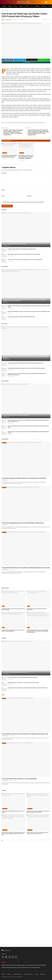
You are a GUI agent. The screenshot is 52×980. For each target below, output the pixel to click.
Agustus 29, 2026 (6, 359)
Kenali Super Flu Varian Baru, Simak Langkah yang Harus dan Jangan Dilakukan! (25, 259)
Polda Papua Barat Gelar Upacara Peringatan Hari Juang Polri (16, 415)
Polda (15, 6)
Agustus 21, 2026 (6, 416)
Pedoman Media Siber (17, 974)
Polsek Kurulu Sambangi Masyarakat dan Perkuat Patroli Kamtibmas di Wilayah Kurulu (23, 523)
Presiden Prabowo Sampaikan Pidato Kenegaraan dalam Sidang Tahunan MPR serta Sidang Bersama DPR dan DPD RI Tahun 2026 (13, 833)
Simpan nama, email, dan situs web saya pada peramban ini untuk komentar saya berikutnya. (23, 202)
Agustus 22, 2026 (11, 376)
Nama (3, 190)
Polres (21, 6)
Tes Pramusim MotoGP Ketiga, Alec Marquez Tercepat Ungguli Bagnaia (19, 778)
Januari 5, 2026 (11, 261)
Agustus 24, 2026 (11, 364)
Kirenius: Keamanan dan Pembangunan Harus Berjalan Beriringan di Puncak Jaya (25, 363)
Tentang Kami (42, 974)
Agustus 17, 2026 (11, 434)
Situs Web (29, 196)
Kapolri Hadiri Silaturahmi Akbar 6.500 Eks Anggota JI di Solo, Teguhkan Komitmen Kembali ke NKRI (24, 965)
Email (3, 196)
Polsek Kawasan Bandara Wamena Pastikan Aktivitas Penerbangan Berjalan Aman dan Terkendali (25, 567)
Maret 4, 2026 (4, 158)
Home (3, 10)
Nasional (44, 6)
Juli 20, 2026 (10, 684)
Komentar (4, 173)
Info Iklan (3, 974)
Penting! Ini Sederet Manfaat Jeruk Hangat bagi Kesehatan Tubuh (22, 249)
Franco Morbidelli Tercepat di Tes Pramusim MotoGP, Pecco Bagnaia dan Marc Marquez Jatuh (25, 734)
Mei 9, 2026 (10, 313)
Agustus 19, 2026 (11, 428)
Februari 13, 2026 (6, 245)
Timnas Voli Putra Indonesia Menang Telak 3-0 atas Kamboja (15, 672)
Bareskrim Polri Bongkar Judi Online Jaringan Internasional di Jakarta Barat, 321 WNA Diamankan (29, 311)
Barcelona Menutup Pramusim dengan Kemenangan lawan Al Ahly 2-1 (23, 677)
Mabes (10, 6)
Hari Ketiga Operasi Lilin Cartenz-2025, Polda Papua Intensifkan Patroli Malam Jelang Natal (26, 157)
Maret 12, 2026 (10, 318)
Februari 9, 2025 (12, 735)
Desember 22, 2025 (22, 160)
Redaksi (36, 974)
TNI (32, 6)
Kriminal (37, 6)
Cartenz (6, 10)
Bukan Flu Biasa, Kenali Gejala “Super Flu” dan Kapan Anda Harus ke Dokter (24, 254)
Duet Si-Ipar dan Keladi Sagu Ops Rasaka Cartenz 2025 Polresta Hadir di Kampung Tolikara (24, 122)
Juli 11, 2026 (10, 308)
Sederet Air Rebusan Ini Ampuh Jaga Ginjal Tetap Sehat (14, 243)
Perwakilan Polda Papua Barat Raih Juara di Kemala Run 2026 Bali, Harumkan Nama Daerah (27, 687)
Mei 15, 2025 (16, 19)
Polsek (27, 6)
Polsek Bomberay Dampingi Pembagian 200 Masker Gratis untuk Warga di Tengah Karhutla (24, 478)
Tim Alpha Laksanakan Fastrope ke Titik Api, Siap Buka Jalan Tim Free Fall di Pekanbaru (21, 967)
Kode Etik (9, 974)
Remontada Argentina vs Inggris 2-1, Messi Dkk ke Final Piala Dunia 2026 (23, 682)
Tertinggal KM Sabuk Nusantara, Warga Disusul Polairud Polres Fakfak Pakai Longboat (26, 368)
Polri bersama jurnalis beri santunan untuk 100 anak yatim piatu (21, 316)
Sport (4, 698)
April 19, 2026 (10, 689)
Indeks (4, 6)
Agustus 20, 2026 (11, 423)
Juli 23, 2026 (5, 302)
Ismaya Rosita (9, 19)
